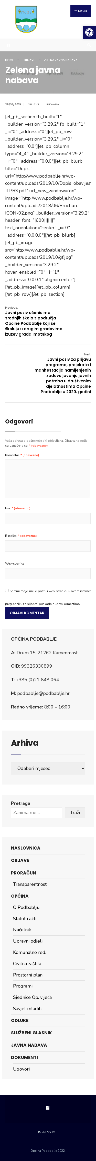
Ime (17, 508)
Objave (29, 60)
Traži (75, 812)
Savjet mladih (27, 1009)
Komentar (22, 455)
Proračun (23, 873)
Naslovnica (25, 848)
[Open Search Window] (88, 45)
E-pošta (21, 536)
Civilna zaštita (27, 964)
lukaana (52, 104)
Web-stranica (15, 563)
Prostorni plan (27, 975)
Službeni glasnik (31, 1033)
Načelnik (22, 930)
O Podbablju (26, 907)
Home (9, 60)
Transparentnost (30, 884)
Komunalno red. (29, 952)
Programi (23, 986)
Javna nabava (29, 1045)
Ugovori (21, 1069)
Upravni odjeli (27, 941)
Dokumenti (24, 1057)
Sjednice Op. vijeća (32, 997)
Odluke (19, 1020)
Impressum (46, 1132)
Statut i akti (24, 919)
